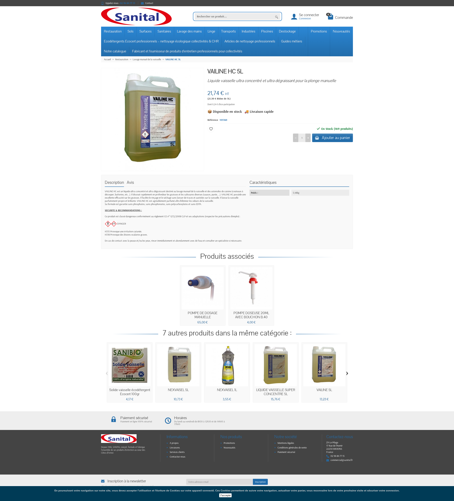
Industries (248, 31)
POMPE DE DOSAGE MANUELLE (202, 315)
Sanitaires (164, 31)
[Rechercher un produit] (276, 16)
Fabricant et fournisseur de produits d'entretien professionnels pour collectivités (187, 51)
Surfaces (145, 31)
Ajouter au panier (336, 137)
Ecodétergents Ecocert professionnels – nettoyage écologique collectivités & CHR (161, 41)
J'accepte (225, 495)
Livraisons (175, 447)
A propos (174, 443)
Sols (131, 31)
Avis (130, 182)
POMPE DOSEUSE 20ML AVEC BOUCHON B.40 (251, 315)
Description (114, 182)
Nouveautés (341, 31)
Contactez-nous (177, 456)
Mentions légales (286, 443)
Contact (149, 3)
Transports (228, 31)
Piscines (267, 31)
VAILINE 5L (324, 390)
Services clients (177, 452)
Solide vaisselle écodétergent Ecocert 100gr (129, 392)
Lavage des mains (189, 31)
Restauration (113, 31)
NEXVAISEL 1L (227, 390)
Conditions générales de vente (292, 447)
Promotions (319, 31)
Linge (211, 31)
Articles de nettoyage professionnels (250, 41)
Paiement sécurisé (286, 452)
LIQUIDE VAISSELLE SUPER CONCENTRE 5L (275, 392)
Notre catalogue (115, 51)
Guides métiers (291, 41)
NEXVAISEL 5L (178, 390)
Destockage (287, 31)
